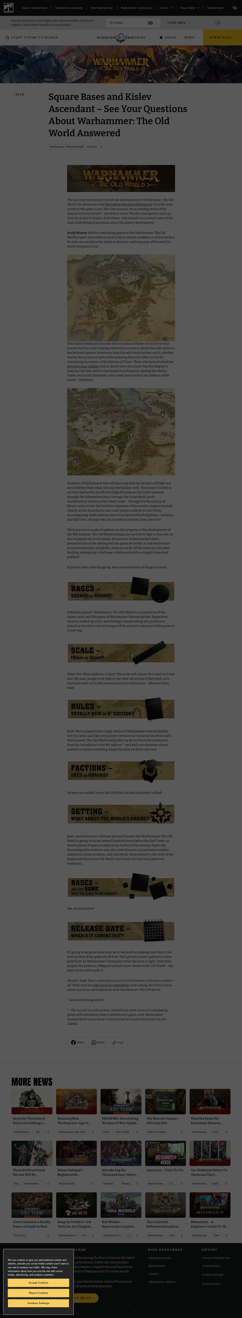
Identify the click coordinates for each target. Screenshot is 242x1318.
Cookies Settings (39, 1303)
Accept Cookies (38, 1282)
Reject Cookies (38, 1293)
